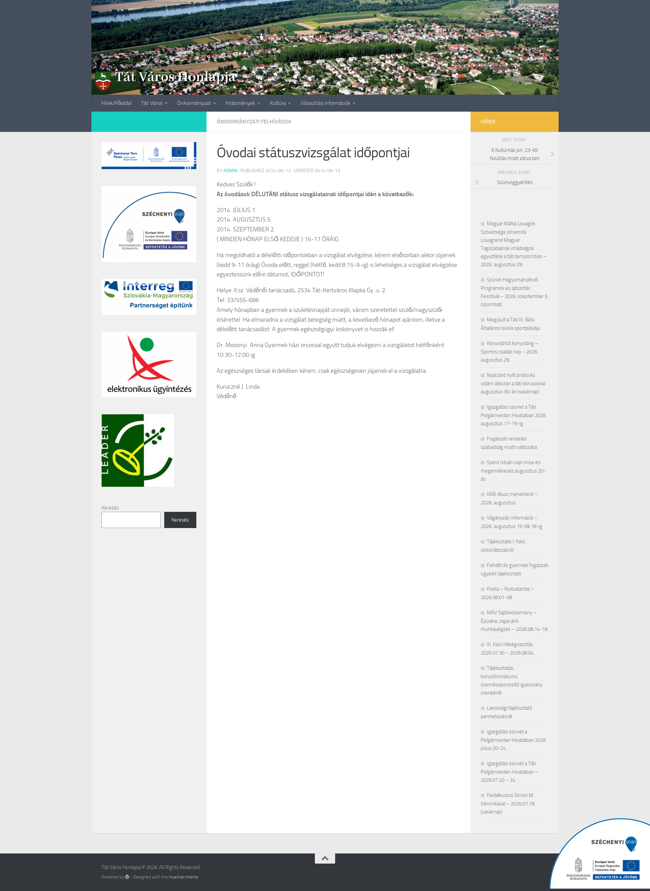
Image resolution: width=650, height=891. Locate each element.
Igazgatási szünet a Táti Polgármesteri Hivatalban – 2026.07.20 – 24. (509, 771)
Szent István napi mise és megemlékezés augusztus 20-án (513, 470)
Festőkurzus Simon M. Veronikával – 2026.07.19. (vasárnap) (508, 803)
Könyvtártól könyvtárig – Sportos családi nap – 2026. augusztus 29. (509, 351)
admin (230, 171)
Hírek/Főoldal (116, 103)
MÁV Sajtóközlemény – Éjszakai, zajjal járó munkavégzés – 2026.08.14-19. (514, 621)
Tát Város (151, 103)
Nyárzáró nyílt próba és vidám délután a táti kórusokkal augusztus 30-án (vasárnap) (513, 383)
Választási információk (326, 103)
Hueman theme (183, 876)
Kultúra (278, 103)
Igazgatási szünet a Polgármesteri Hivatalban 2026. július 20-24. (514, 740)
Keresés (110, 508)
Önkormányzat (194, 103)
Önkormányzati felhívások (254, 121)
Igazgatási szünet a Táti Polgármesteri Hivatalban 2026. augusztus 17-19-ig (514, 415)
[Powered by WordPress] (127, 877)
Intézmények (240, 103)
